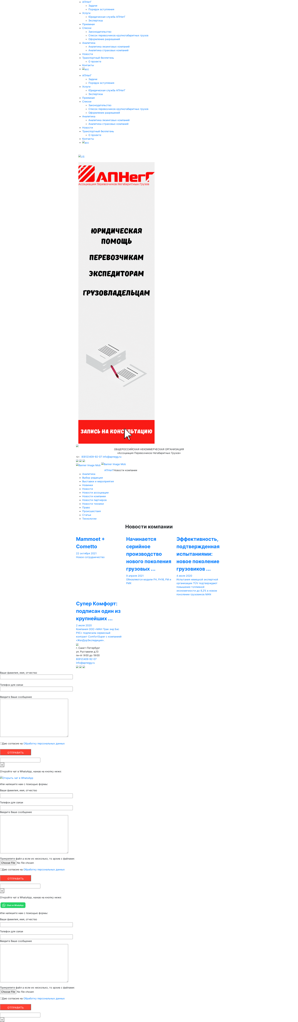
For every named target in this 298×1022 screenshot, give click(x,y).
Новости (87, 54)
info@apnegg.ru (112, 456)
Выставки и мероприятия (98, 481)
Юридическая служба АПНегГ (106, 16)
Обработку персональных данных (44, 743)
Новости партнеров (94, 500)
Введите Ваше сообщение (16, 696)
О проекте (94, 61)
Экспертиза (95, 20)
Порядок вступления (101, 9)
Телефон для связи (11, 684)
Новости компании (94, 496)
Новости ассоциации (95, 492)
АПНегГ (87, 1)
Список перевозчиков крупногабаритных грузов (118, 35)
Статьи (86, 514)
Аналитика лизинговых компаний (109, 46)
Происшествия (91, 511)
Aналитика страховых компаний (108, 50)
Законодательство (99, 31)
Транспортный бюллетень (98, 57)
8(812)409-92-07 (91, 456)
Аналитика (88, 42)
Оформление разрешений (104, 39)
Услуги (86, 13)
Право (86, 507)
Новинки (87, 485)
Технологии (89, 518)
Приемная (88, 24)
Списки (86, 27)
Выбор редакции (92, 477)
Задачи (92, 5)
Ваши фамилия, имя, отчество (18, 672)
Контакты (88, 65)
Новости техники (93, 503)
